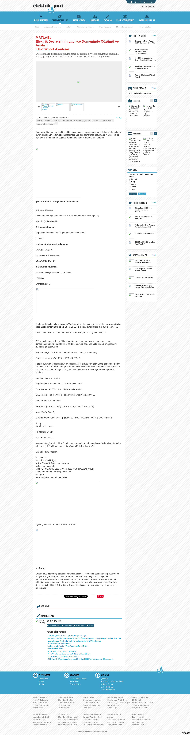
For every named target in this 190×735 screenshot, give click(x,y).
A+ (120, 117)
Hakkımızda (43, 679)
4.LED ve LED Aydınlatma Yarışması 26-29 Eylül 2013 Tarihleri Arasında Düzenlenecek (80, 659)
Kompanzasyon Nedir (90, 702)
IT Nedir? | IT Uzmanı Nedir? (145, 233)
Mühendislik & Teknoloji (85, 27)
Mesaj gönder (80, 625)
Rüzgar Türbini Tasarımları (92, 714)
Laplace (95, 121)
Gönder (133, 194)
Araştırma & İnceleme (52, 27)
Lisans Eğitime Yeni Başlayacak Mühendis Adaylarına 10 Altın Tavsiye (74, 641)
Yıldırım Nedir (38, 708)
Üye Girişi (149, 2)
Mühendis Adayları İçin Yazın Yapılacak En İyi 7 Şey (68, 646)
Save (101, 596)
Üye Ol (139, 2)
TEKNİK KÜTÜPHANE (60, 20)
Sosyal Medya (75, 684)
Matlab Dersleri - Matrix (41, 714)
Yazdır (91, 625)
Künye (41, 681)
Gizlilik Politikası (107, 687)
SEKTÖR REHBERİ (78, 20)
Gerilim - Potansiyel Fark (140, 697)
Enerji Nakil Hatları (138, 722)
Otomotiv (134, 179)
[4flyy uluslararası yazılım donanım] (186, 732)
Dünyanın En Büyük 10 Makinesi (148, 114)
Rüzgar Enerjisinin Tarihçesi (68, 722)
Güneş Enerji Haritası (65, 700)
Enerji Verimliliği (138, 717)
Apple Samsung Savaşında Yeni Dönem (63, 656)
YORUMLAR (45, 606)
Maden (133, 187)
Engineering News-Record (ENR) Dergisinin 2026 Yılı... (145, 42)
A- (116, 118)
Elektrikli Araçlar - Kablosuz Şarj (118, 702)
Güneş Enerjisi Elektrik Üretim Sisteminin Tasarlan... (143, 210)
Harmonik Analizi (138, 714)
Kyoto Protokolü (63, 714)
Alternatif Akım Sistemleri (116, 719)
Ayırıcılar (110, 717)
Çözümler (104, 679)
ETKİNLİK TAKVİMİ (139, 88)
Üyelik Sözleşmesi (108, 689)
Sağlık (133, 189)
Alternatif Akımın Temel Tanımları (143, 217)
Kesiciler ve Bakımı (114, 714)
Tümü (37, 27)
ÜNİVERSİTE (94, 20)
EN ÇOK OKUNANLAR (140, 203)
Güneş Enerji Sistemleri (41, 705)
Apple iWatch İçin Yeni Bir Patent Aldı (62, 651)
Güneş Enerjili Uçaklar (66, 697)
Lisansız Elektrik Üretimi (66, 702)
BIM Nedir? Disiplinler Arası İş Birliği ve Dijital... (145, 67)
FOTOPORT (136, 101)
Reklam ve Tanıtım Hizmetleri (112, 681)
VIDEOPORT (137, 133)
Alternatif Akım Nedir (114, 725)
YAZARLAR (108, 20)
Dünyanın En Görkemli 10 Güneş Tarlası (133, 114)
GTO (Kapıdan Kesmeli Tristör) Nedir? (143, 270)
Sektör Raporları (145, 27)
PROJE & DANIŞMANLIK (125, 20)
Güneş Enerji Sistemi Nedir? (68, 717)
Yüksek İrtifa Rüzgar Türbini (67, 725)
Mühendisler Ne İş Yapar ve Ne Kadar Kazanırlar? (145, 226)
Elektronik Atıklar (63, 708)
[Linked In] (150, 7)
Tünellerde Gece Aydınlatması (59, 644)
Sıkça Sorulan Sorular (78, 679)
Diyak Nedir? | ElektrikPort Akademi (145, 295)
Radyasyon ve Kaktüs (139, 708)
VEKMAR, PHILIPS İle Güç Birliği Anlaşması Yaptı (67, 636)
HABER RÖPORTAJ (41, 20)
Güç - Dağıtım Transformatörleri (94, 725)
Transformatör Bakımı (90, 722)
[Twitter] (146, 7)
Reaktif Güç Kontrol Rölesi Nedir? (145, 76)
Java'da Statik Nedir (55, 649)
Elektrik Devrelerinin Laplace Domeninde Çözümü (72, 121)
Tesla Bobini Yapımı (40, 697)
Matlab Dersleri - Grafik (41, 717)
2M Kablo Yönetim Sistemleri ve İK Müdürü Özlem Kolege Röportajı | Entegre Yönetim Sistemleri (84, 638)
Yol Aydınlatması (88, 697)
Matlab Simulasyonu (40, 725)
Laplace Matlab (107, 121)
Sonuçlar (142, 194)
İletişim (41, 684)
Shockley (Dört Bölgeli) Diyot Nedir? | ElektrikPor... (145, 287)
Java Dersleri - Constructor (42, 722)
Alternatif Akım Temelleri (115, 722)
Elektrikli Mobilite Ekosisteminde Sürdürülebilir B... (141, 51)
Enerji (133, 182)
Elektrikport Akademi (44, 121)
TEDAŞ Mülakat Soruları (140, 705)
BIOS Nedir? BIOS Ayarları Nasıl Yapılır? (145, 243)
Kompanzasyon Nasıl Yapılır (92, 700)
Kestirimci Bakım (138, 725)
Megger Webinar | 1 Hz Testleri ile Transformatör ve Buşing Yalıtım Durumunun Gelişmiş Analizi (135, 157)
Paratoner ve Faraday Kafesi (142, 719)
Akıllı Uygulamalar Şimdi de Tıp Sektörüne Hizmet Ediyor (69, 654)
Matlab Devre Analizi (40, 719)
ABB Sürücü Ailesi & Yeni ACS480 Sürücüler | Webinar (149, 151)
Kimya (133, 184)
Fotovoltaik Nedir (113, 705)
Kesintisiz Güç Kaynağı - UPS (142, 702)
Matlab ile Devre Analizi (45, 124)
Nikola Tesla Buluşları (40, 700)
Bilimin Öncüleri (105, 27)
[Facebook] (143, 7)
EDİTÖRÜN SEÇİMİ (139, 36)
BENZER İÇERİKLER (140, 255)
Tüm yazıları (68, 625)
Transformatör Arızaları (90, 719)
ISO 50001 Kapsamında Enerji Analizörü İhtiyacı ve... (145, 59)
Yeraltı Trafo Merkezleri (66, 705)
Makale (68, 27)
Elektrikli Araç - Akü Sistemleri (117, 700)
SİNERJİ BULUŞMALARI (146, 20)
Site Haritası (74, 681)
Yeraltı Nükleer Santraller (91, 705)
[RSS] (153, 7)
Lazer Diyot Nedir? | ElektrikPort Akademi (143, 261)
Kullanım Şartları (107, 684)
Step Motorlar (87, 708)
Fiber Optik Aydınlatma (115, 697)
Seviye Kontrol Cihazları (144, 277)
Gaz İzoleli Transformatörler (92, 717)
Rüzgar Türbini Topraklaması (68, 719)
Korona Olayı (112, 708)
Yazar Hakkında (54, 625)
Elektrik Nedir (137, 700)
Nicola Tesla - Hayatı (40, 702)
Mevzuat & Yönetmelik (124, 27)
